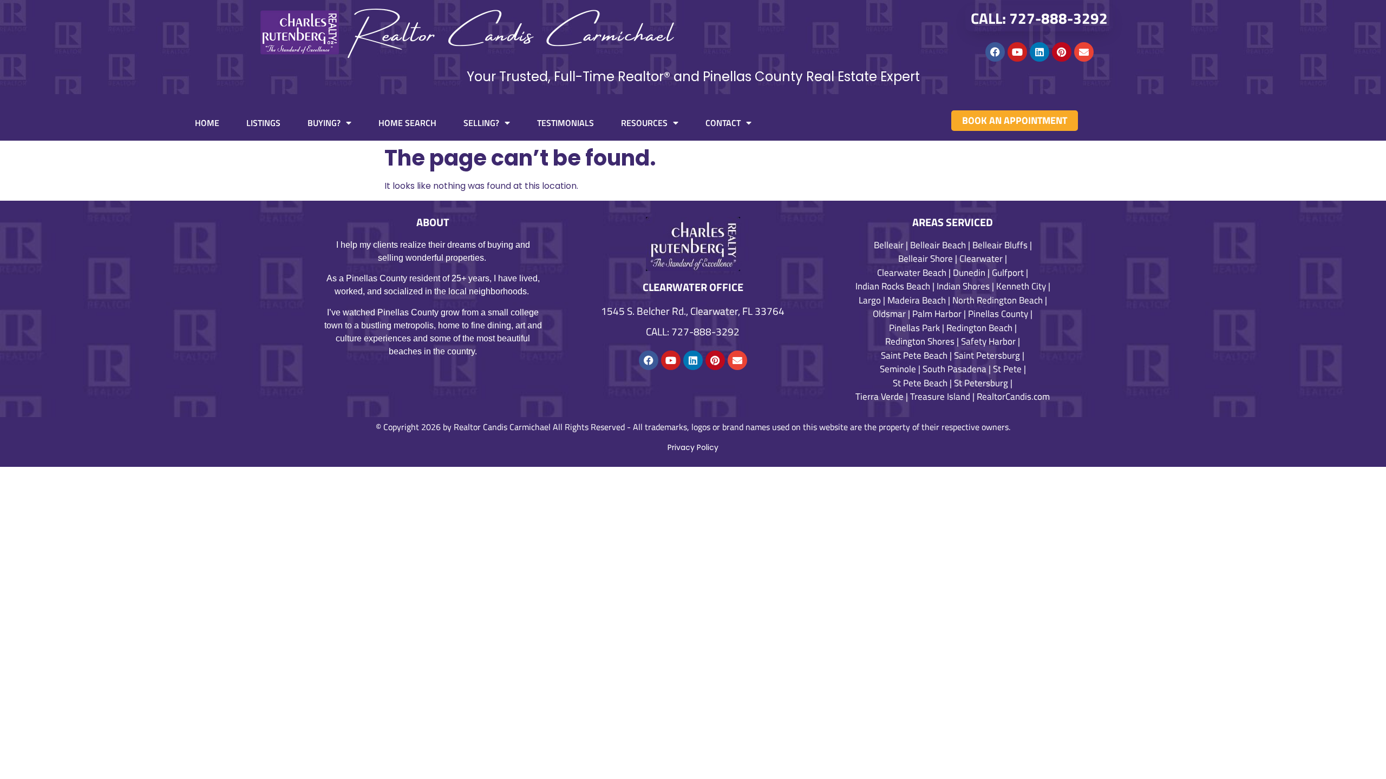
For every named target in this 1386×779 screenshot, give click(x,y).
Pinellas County (998, 314)
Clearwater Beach (911, 273)
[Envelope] (1084, 52)
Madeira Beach (916, 300)
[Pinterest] (1061, 52)
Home (207, 122)
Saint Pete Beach (914, 355)
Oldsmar (889, 314)
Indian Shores (963, 286)
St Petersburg (981, 383)
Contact (723, 122)
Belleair (889, 245)
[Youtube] (1017, 52)
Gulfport (1008, 273)
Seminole (898, 369)
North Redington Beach (997, 300)
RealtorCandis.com (1013, 397)
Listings (263, 122)
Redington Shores (919, 341)
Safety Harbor (988, 341)
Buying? (324, 122)
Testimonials (565, 122)
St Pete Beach (920, 383)
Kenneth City (1021, 286)
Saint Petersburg (987, 355)
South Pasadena (954, 369)
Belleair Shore (925, 259)
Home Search (407, 122)
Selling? (481, 122)
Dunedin (969, 273)
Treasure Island (940, 397)
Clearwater (981, 259)
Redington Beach (979, 328)
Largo (870, 300)
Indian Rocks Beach (892, 286)
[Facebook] (995, 52)
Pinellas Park (914, 328)
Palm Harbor (937, 314)
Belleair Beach (938, 245)
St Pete (1007, 369)
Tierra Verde (879, 397)
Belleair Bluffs (1000, 245)
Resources (644, 122)
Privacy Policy (693, 447)
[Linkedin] (1039, 52)
